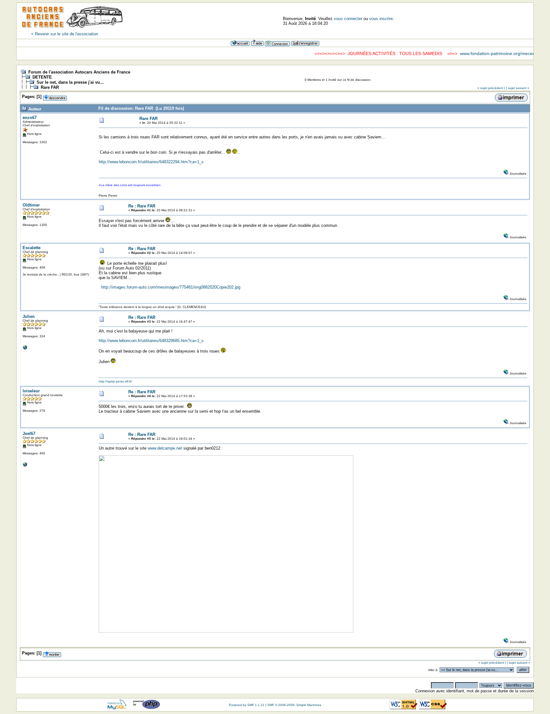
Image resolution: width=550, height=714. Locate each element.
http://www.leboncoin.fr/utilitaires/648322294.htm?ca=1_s (151, 161)
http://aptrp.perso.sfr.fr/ (115, 381)
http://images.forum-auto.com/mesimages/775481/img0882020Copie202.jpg (170, 287)
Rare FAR (50, 87)
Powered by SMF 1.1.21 (246, 705)
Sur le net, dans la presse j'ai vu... (70, 82)
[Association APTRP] (25, 349)
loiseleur (31, 390)
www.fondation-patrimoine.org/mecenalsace (493, 53)
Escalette (31, 247)
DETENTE (42, 77)
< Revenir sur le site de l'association (64, 34)
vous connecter (348, 18)
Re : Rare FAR (141, 206)
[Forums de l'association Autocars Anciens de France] (72, 30)
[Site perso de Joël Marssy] (25, 466)
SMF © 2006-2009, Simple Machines (294, 705)
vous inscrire (381, 18)
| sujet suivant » (517, 88)
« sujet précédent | (491, 88)
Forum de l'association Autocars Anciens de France (79, 72)
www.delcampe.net (165, 448)
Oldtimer (31, 205)
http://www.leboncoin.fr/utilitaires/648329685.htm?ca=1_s (151, 340)
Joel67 (29, 433)
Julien (29, 316)
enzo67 (30, 117)
